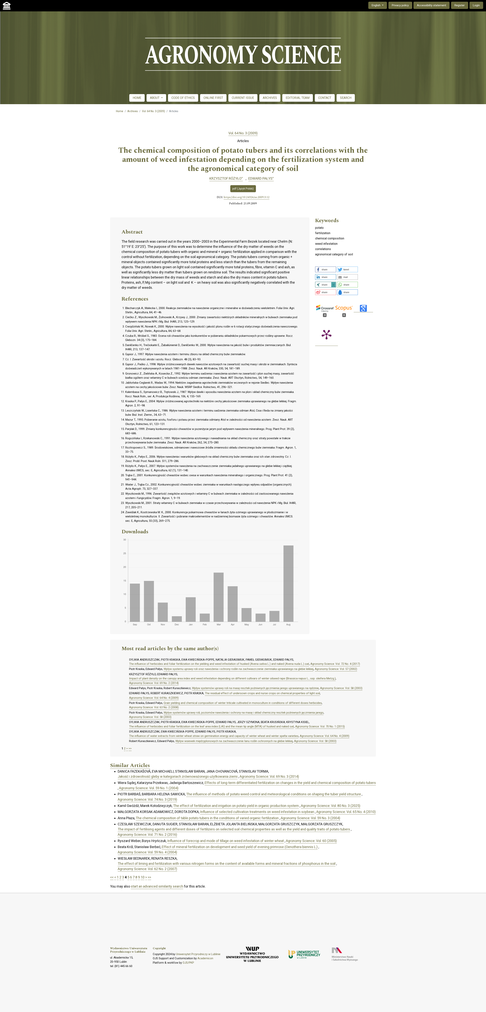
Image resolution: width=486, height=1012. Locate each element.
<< (112, 877)
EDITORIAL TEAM (297, 98)
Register (459, 5)
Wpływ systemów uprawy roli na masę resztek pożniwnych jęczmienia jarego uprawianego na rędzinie (255, 688)
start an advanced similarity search (157, 886)
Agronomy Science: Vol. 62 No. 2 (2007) (147, 869)
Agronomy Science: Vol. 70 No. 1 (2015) (320, 726)
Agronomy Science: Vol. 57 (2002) (336, 669)
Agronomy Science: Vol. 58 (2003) (341, 688)
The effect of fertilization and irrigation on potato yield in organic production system (236, 806)
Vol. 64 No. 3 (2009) (153, 111)
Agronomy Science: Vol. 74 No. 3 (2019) (147, 799)
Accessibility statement (431, 5)
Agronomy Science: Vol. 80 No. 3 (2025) (330, 806)
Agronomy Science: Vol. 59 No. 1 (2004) (148, 788)
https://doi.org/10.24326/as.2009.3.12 (246, 197)
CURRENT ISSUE (243, 98)
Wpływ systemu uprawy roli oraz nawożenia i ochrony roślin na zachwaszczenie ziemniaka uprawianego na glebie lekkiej (238, 669)
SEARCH (345, 98)
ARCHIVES (270, 98)
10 (142, 877)
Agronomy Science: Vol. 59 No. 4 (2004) (147, 852)
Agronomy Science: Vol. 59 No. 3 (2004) (310, 818)
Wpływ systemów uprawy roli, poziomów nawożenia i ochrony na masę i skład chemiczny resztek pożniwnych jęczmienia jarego (243, 712)
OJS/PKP (188, 962)
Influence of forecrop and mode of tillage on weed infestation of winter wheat (225, 841)
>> (130, 748)
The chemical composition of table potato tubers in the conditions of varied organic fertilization (207, 818)
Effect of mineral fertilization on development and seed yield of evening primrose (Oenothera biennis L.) (240, 847)
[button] (325, 269)
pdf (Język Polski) (243, 188)
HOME (137, 98)
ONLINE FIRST (213, 98)
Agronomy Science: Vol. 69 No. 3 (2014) (269, 776)
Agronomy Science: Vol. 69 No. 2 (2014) (154, 683)
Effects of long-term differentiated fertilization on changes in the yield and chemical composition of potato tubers (290, 783)
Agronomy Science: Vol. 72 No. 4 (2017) (335, 664)
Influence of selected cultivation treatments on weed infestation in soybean (257, 812)
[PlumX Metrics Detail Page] (326, 334)
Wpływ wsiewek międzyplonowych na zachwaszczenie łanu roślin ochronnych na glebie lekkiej (234, 741)
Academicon (205, 958)
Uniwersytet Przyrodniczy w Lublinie (198, 954)
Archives (132, 111)
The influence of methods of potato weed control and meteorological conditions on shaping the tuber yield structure (273, 794)
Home (119, 111)
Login (476, 5)
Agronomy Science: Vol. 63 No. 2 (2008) (154, 707)
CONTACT (324, 98)
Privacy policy (400, 5)
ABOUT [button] (155, 98)
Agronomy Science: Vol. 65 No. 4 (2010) (346, 812)
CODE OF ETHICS (183, 98)
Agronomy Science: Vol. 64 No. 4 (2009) (154, 698)
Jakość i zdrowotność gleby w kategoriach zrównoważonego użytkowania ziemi (177, 776)
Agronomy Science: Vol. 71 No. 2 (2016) (147, 835)
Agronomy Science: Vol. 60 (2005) (311, 841)
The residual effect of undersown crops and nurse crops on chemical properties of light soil (262, 693)
